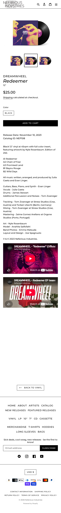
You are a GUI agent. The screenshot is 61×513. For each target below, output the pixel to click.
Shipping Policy (43, 492)
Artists (34, 405)
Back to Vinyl (32, 387)
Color (6, 107)
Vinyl (12, 418)
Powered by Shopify (30, 503)
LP (20, 418)
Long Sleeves (26, 431)
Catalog (47, 405)
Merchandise (17, 427)
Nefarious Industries (33, 500)
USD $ (30, 472)
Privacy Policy (49, 495)
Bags (41, 431)
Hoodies (48, 427)
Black (8, 113)
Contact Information (21, 492)
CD (36, 418)
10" (25, 418)
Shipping (8, 97)
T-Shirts (34, 427)
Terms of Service (30, 495)
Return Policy (12, 495)
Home (12, 405)
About (22, 405)
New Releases (15, 410)
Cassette (46, 418)
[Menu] (56, 4)
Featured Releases (42, 410)
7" (30, 418)
